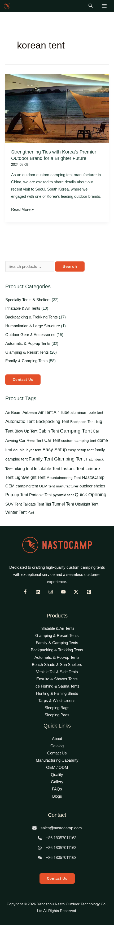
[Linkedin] (38, 591)
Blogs (57, 796)
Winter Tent (16, 512)
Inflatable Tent (47, 468)
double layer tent (27, 450)
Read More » (22, 209)
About (57, 739)
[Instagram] (50, 591)
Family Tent (41, 459)
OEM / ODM (57, 767)
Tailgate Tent (33, 504)
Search (70, 266)
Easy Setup (54, 449)
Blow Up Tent (26, 431)
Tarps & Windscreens (57, 700)
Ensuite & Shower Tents (57, 679)
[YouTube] (63, 591)
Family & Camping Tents (26, 361)
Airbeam (30, 412)
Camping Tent (76, 431)
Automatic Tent (20, 421)
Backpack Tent (82, 421)
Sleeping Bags (57, 708)
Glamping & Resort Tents (27, 352)
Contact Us (23, 380)
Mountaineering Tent (63, 477)
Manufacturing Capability (57, 760)
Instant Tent (72, 468)
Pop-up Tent (16, 494)
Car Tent (52, 440)
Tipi (48, 504)
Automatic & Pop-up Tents (27, 343)
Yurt (31, 512)
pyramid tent (63, 495)
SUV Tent (13, 504)
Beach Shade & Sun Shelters (57, 665)
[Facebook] (25, 591)
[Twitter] (76, 591)
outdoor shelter (92, 486)
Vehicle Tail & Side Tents (57, 672)
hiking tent (23, 468)
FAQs (57, 789)
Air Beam (13, 412)
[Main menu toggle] (104, 6)
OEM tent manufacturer (58, 486)
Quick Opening (90, 494)
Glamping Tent (69, 459)
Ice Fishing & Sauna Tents (57, 686)
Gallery (57, 782)
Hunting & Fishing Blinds (57, 693)
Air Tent (45, 412)
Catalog (57, 746)
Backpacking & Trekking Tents (31, 317)
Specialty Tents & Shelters (28, 300)
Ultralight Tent (86, 504)
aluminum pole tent (87, 412)
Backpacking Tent (52, 421)
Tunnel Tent (63, 504)
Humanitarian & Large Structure (32, 326)
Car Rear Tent (31, 440)
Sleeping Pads (57, 715)
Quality (57, 775)
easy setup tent (81, 450)
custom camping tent (78, 440)
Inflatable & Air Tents (22, 308)
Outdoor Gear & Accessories (30, 335)
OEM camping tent (21, 486)
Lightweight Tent (30, 477)
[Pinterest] (88, 591)
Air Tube (61, 412)
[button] (90, 5)
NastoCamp (93, 477)
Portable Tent (40, 494)
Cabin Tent (48, 431)
